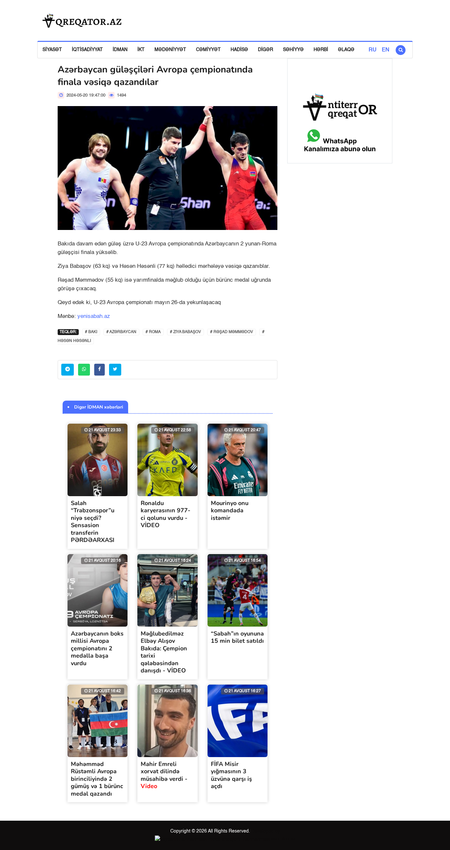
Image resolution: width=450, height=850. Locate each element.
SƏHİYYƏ (293, 49)
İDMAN (120, 49)
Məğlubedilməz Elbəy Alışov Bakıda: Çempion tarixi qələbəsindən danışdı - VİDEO (164, 652)
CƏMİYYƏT (208, 49)
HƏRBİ (321, 49)
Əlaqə (346, 49)
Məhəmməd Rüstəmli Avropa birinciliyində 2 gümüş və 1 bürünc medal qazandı (97, 779)
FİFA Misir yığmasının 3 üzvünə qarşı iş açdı (231, 775)
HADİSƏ (239, 49)
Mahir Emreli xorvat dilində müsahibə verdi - (164, 775)
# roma (153, 332)
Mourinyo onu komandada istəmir (229, 510)
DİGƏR (265, 49)
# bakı (91, 332)
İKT (141, 49)
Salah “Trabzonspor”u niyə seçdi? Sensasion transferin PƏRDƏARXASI (92, 521)
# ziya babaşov (185, 332)
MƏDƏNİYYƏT (170, 49)
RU (373, 50)
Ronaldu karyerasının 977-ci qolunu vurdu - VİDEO (165, 514)
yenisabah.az (93, 316)
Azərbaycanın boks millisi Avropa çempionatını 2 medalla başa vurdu (97, 648)
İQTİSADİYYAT (87, 49)
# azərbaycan (121, 332)
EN (385, 50)
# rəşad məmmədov (231, 332)
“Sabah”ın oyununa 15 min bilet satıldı (237, 637)
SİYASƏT (52, 49)
